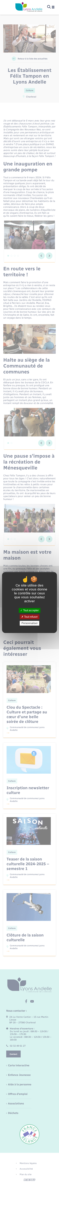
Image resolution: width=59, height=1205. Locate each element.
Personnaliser (29, 623)
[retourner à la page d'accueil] (28, 7)
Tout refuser (30, 616)
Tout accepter (30, 610)
